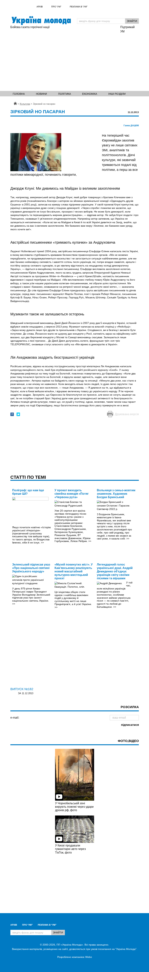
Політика (64, 93)
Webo (88, 957)
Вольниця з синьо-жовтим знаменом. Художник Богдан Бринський (116, 494)
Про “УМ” (56, 6)
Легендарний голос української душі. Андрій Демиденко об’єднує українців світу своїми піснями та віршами (115, 571)
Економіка (89, 93)
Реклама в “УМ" (78, 6)
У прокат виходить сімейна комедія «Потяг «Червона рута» (72, 494)
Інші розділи (117, 93)
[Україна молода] (41, 20)
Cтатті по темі (28, 477)
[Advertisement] (74, 61)
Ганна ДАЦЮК (131, 125)
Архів (40, 6)
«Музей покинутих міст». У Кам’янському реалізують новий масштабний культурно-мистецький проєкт (74, 571)
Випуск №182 (21, 689)
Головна (19, 93)
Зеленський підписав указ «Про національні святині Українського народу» (31, 568)
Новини (41, 93)
